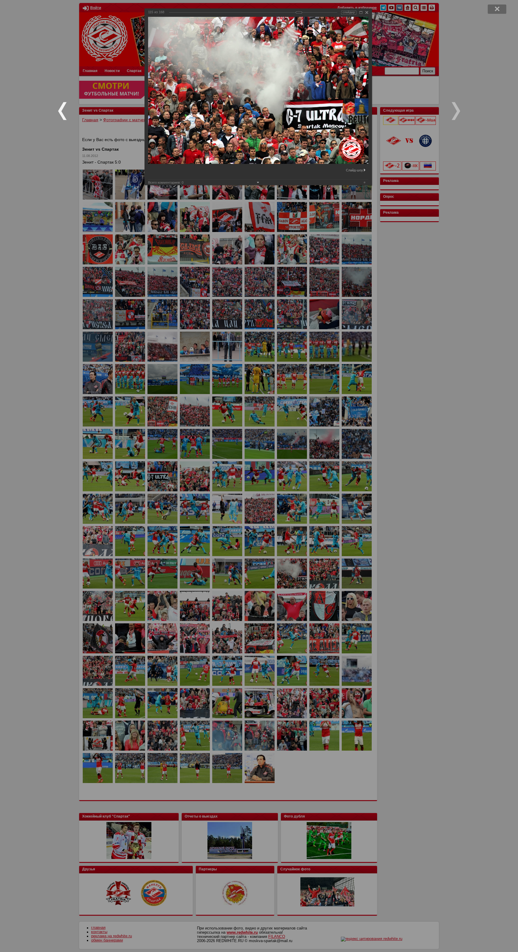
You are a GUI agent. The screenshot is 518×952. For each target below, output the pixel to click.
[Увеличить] (361, 12)
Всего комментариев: (165, 182)
